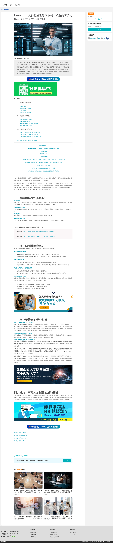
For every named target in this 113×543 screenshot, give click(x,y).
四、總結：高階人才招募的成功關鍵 (27, 140)
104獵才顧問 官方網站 (20, 432)
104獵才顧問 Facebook (20, 435)
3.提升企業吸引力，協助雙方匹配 (29, 123)
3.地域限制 (23, 110)
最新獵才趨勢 (53, 534)
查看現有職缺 (33, 532)
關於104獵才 (73, 532)
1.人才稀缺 (23, 106)
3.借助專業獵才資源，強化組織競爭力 (30, 137)
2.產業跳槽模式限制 (25, 108)
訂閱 (99, 29)
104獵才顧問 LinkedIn (20, 438)
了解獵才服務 (53, 532)
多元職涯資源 (33, 537)
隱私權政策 (3, 541)
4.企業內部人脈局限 (25, 112)
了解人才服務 (33, 534)
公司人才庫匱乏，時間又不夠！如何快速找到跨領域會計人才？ (39, 231)
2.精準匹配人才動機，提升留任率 (29, 134)
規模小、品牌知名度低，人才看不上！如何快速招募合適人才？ (39, 236)
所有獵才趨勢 (5, 9)
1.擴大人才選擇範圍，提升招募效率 (30, 132)
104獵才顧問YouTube (20, 441)
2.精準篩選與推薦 (25, 121)
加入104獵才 (73, 534)
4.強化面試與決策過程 (26, 126)
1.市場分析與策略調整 (26, 119)
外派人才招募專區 (54, 537)
